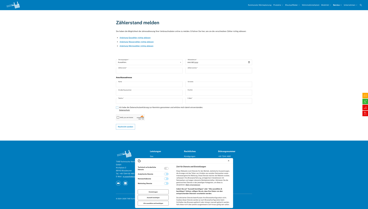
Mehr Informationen (193, 185)
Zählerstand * (122, 68)
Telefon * (121, 98)
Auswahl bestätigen (153, 197)
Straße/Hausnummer (125, 90)
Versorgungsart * (123, 59)
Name (120, 81)
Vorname (190, 81)
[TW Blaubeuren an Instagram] (125, 183)
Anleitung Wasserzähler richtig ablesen (137, 42)
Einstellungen (153, 192)
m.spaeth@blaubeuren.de (133, 176)
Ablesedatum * (192, 59)
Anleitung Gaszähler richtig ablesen (135, 38)
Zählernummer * (193, 68)
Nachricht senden (125, 127)
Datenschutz (124, 110)
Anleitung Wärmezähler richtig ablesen (136, 46)
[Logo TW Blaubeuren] (13, 5)
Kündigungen (189, 156)
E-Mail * (190, 98)
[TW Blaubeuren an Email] (118, 183)
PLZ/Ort (190, 90)
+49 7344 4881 (224, 156)
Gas (151, 156)
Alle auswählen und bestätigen (153, 203)
